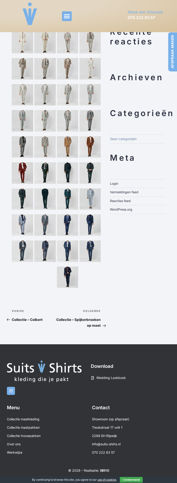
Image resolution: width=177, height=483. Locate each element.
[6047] (45, 251)
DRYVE (104, 470)
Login (114, 183)
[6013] (45, 42)
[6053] (90, 277)
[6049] (90, 251)
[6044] (67, 225)
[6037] (22, 199)
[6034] (45, 173)
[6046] (22, 251)
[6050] (22, 277)
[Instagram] (11, 391)
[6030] (45, 147)
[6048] (67, 251)
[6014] (67, 42)
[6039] (67, 199)
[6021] (45, 95)
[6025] (45, 121)
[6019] (90, 69)
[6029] (22, 147)
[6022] (67, 95)
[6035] (67, 173)
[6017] (45, 69)
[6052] (67, 277)
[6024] (22, 121)
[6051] (45, 277)
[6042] (45, 225)
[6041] (22, 225)
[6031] (67, 147)
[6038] (45, 199)
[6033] (22, 173)
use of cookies (106, 479)
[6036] (90, 173)
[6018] (67, 69)
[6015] (90, 42)
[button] (67, 16)
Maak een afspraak (145, 12)
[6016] (22, 69)
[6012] (22, 42)
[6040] (90, 199)
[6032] (90, 147)
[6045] (90, 225)
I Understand (131, 479)
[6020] (22, 95)
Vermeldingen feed (124, 192)
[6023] (90, 95)
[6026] (67, 121)
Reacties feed (120, 201)
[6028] (90, 121)
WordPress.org (121, 209)
